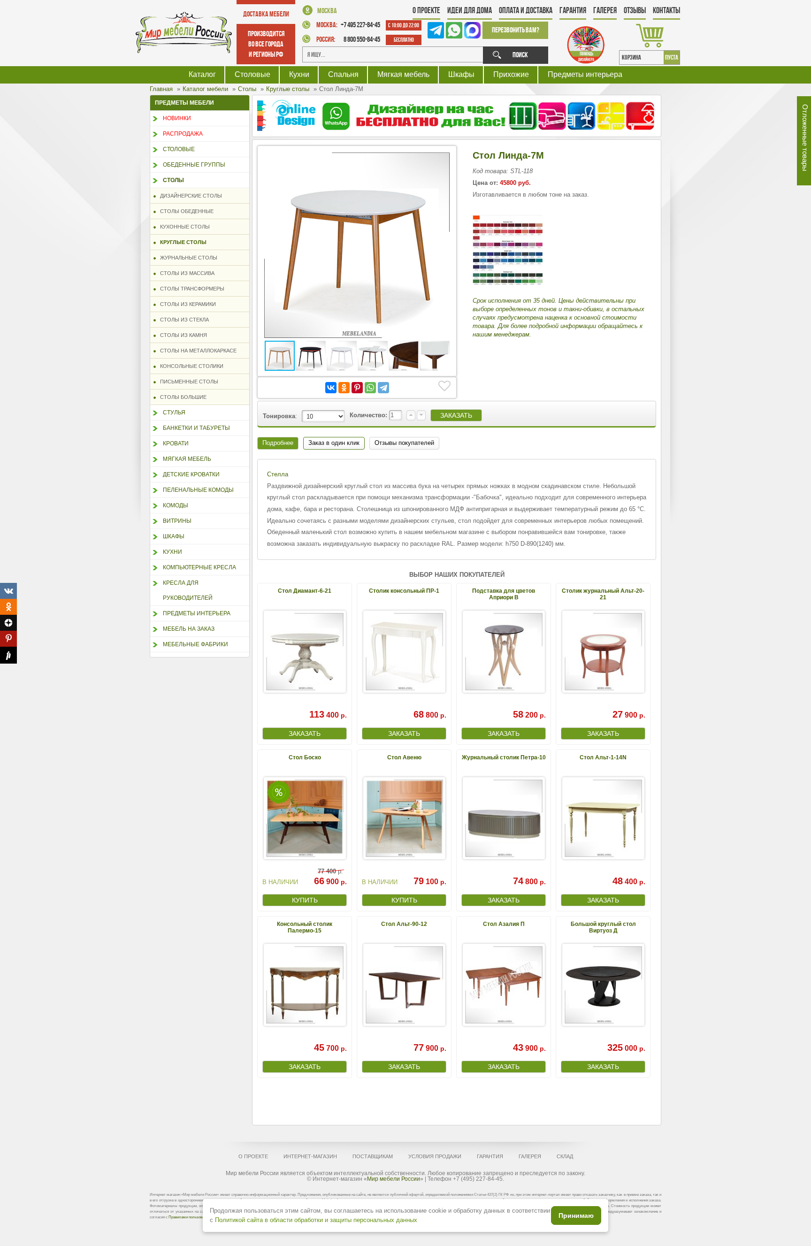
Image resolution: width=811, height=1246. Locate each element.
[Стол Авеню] (404, 818)
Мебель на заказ (188, 629)
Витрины (177, 521)
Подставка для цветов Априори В (503, 594)
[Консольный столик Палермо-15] (304, 985)
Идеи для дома (469, 10)
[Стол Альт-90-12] (404, 985)
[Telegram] (383, 387)
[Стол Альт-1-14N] (603, 818)
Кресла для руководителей (188, 590)
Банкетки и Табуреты (196, 428)
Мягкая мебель (403, 74)
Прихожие (511, 74)
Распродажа (183, 133)
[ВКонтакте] (331, 387)
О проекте (426, 10)
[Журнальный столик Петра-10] (503, 818)
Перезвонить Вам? (515, 30)
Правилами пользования (189, 1217)
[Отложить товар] (444, 386)
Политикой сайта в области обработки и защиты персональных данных (316, 1219)
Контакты (666, 10)
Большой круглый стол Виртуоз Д (603, 927)
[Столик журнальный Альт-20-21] (603, 652)
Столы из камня (181, 335)
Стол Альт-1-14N (603, 757)
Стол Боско (305, 757)
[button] (443, 159)
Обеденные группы (194, 164)
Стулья (174, 412)
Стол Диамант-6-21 (304, 591)
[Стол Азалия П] (503, 985)
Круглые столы (181, 242)
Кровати (176, 443)
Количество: (369, 415)
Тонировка (279, 416)
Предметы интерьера (585, 74)
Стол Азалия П (504, 924)
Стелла (277, 474)
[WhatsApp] (370, 387)
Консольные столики (189, 366)
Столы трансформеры (190, 288)
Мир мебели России (393, 1179)
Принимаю (576, 1215)
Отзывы (635, 10)
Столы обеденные (185, 211)
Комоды (175, 505)
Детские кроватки (191, 474)
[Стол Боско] (304, 818)
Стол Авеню (404, 757)
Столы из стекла (182, 319)
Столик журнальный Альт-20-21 (603, 594)
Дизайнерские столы (189, 196)
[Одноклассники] (344, 387)
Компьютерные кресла (199, 567)
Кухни (299, 74)
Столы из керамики (186, 304)
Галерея (605, 10)
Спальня (343, 74)
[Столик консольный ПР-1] (404, 652)
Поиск (520, 55)
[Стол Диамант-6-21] (304, 652)
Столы (173, 180)
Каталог (202, 74)
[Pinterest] (357, 387)
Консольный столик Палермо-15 (304, 927)
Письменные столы (187, 381)
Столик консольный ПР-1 (404, 591)
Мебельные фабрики (195, 644)
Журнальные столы (186, 257)
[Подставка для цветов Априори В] (503, 652)
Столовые (252, 74)
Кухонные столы (183, 226)
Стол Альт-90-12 (404, 924)
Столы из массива (185, 273)
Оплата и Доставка (525, 10)
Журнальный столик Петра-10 (504, 757)
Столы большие (181, 397)
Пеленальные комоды (198, 490)
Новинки (177, 118)
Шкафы (461, 74)
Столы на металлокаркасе (196, 350)
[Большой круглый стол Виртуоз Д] (603, 985)
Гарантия (572, 10)
